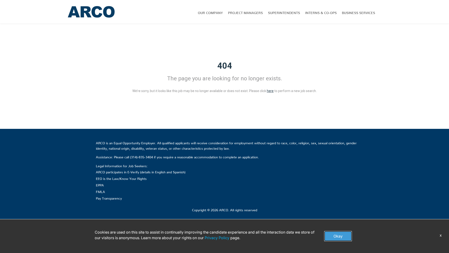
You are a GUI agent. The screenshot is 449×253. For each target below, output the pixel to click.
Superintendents (284, 12)
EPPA (100, 184)
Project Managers (245, 12)
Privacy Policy (217, 237)
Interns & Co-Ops (321, 12)
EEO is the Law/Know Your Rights (121, 178)
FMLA (100, 191)
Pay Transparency (109, 197)
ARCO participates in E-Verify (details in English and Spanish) (140, 171)
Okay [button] (338, 236)
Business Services (358, 12)
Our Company (210, 12)
